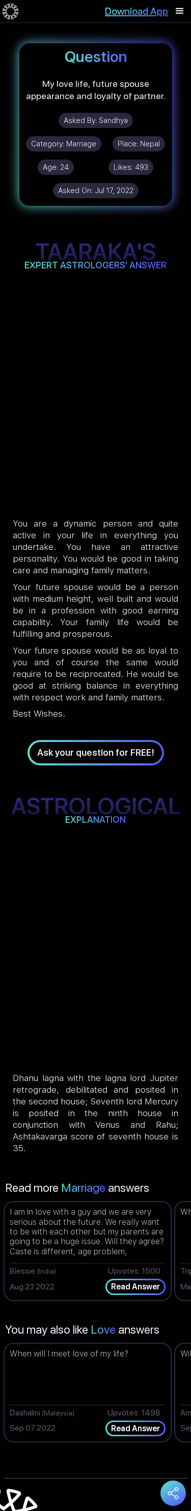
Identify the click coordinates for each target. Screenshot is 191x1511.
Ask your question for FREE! (95, 752)
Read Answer (135, 1286)
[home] (10, 11)
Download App (136, 11)
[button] (180, 11)
